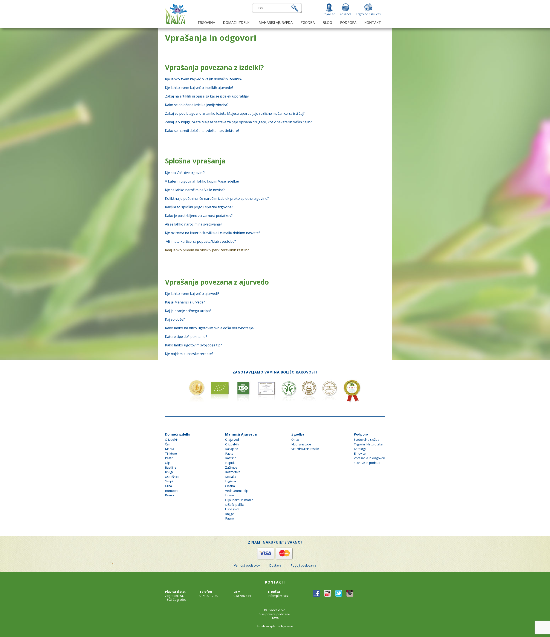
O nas (295, 439)
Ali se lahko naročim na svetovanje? (193, 224)
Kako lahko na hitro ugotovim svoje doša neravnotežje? (210, 328)
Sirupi (169, 481)
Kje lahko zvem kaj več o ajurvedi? (192, 293)
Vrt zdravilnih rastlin (305, 449)
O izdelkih (172, 439)
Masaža (230, 477)
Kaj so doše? (175, 319)
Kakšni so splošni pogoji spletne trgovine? (199, 207)
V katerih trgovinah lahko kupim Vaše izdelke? (202, 181)
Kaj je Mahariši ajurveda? (185, 302)
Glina (168, 486)
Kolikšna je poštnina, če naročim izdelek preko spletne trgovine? (217, 198)
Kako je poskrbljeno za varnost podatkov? (199, 215)
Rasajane (231, 449)
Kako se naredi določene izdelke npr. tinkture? (202, 130)
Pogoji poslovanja (303, 565)
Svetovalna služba (366, 439)
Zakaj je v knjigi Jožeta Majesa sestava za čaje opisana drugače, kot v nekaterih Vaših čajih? (238, 122)
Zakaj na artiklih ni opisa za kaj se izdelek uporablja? (207, 96)
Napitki (230, 463)
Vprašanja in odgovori (369, 458)
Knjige (169, 472)
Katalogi (360, 449)
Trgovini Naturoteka (368, 444)
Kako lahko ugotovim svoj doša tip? (193, 345)
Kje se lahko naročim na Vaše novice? (195, 189)
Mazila (169, 449)
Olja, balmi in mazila (239, 500)
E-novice (360, 453)
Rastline (170, 467)
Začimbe (231, 467)
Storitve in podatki (367, 463)
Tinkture (171, 453)
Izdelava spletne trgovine (275, 626)
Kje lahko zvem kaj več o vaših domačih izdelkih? (203, 79)
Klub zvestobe (301, 444)
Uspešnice (172, 477)
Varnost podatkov (247, 565)
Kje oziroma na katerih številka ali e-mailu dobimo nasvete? (212, 232)
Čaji (167, 444)
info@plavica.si (278, 596)
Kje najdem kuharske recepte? (189, 353)
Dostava (275, 565)
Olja (168, 463)
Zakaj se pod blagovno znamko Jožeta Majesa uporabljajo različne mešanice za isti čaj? (235, 113)
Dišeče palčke (234, 505)
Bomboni (171, 491)
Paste (169, 458)
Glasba (230, 486)
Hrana (229, 495)
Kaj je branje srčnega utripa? (188, 310)
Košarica (345, 14)
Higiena (230, 481)
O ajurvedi (232, 439)
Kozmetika (232, 472)
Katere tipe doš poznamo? (186, 336)
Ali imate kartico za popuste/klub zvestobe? (201, 241)
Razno (169, 495)
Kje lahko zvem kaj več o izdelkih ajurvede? (199, 87)
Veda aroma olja (237, 491)
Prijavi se (329, 14)
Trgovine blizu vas (368, 14)
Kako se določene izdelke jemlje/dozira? (197, 104)
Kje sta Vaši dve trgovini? (185, 172)
